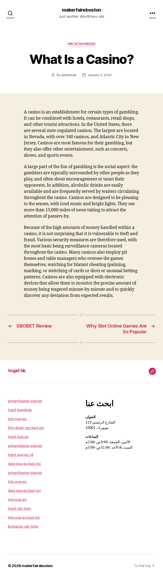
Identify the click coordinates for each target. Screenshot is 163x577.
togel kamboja (20, 410)
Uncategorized (81, 44)
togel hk (17, 370)
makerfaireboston (81, 10)
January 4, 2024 (100, 75)
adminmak (68, 75)
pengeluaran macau (25, 401)
